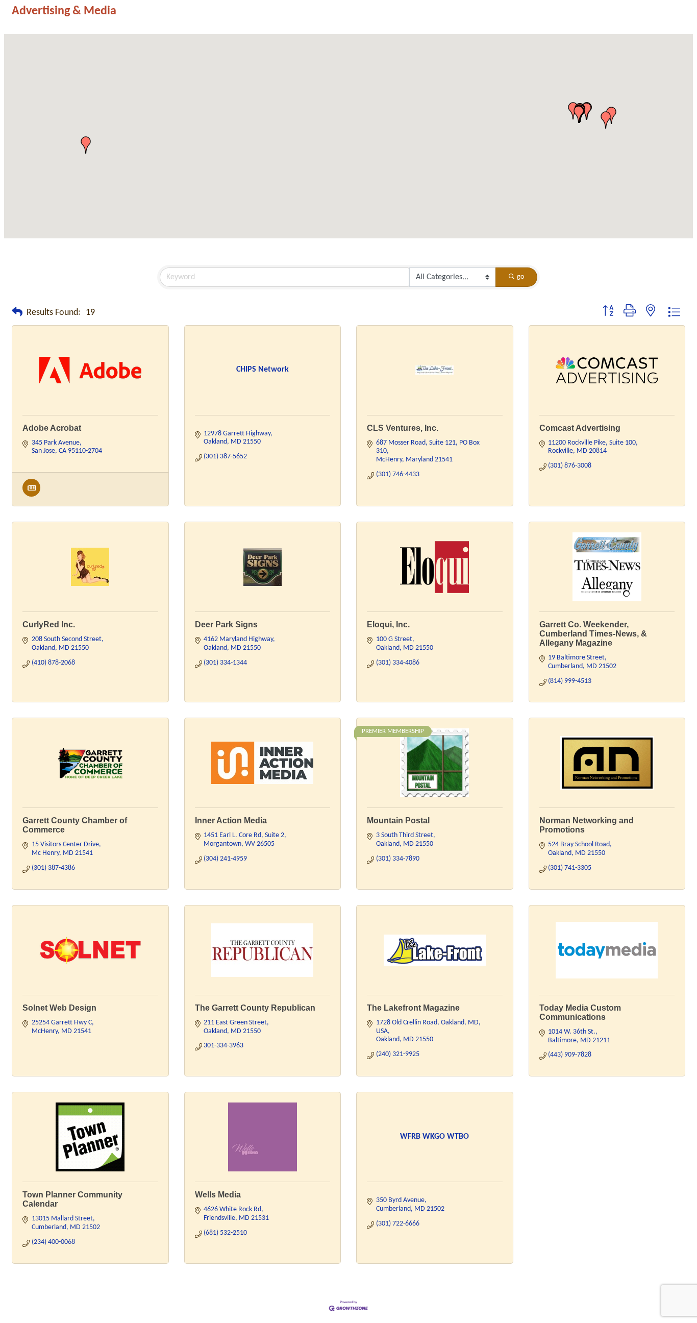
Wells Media (218, 1194)
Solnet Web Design (59, 1007)
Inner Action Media (231, 820)
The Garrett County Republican (255, 1007)
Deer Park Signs (226, 624)
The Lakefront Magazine (413, 1007)
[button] (586, 111)
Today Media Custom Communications (580, 1012)
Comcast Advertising (579, 428)
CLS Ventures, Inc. (402, 428)
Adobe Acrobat (51, 428)
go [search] (520, 277)
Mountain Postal (398, 820)
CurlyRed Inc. (48, 624)
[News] (31, 495)
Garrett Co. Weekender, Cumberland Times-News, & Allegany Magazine (593, 633)
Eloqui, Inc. (388, 624)
